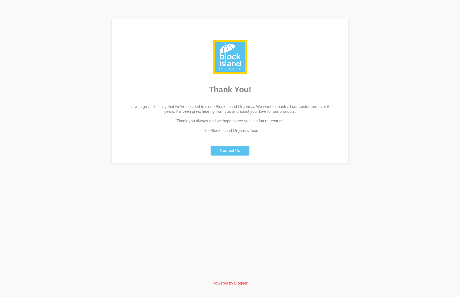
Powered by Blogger (230, 283)
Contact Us (230, 150)
